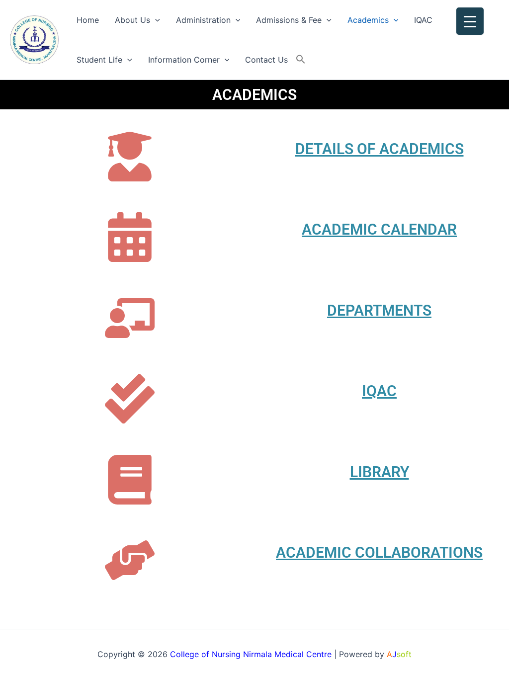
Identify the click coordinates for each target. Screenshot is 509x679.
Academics (368, 20)
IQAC (423, 20)
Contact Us (266, 60)
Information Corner (184, 60)
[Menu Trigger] (470, 21)
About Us (132, 20)
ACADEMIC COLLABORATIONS (379, 552)
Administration (203, 20)
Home (88, 20)
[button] (155, 20)
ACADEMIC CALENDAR (379, 229)
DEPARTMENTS (379, 310)
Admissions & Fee (289, 20)
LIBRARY (379, 472)
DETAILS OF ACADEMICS (379, 149)
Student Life (99, 60)
